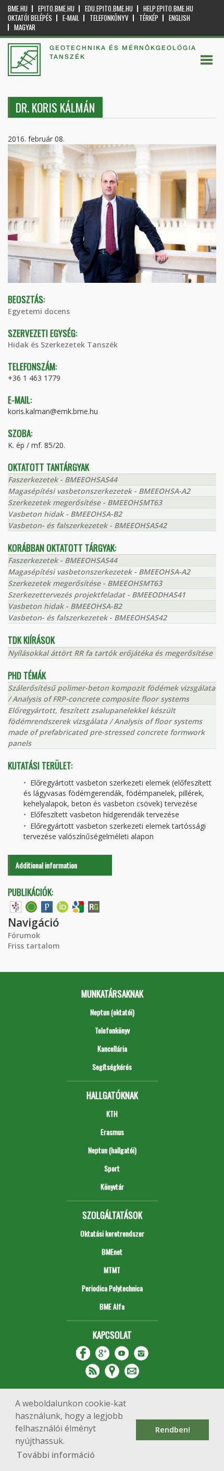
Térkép (148, 18)
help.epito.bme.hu (168, 8)
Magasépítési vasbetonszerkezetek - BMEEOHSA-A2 (99, 491)
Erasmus (112, 1131)
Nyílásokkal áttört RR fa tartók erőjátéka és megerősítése (110, 653)
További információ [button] (56, 1455)
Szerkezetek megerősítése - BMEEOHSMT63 (85, 502)
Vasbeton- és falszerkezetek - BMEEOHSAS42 (87, 525)
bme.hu (18, 8)
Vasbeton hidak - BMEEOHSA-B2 (65, 514)
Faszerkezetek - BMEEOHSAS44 (62, 479)
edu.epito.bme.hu (109, 8)
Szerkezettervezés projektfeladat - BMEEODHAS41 (96, 595)
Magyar (24, 27)
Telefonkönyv (109, 18)
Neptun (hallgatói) (112, 1149)
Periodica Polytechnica (112, 1287)
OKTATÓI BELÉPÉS (30, 18)
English (179, 18)
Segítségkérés (112, 1066)
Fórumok (24, 935)
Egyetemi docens (39, 311)
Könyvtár (112, 1186)
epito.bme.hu (56, 8)
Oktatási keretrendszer (112, 1233)
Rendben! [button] (172, 1430)
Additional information (46, 864)
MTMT (112, 1269)
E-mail (71, 18)
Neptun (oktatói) (112, 1011)
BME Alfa (112, 1306)
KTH (112, 1113)
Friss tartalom (34, 946)
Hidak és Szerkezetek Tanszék (63, 345)
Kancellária (112, 1048)
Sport (112, 1168)
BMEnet (112, 1251)
